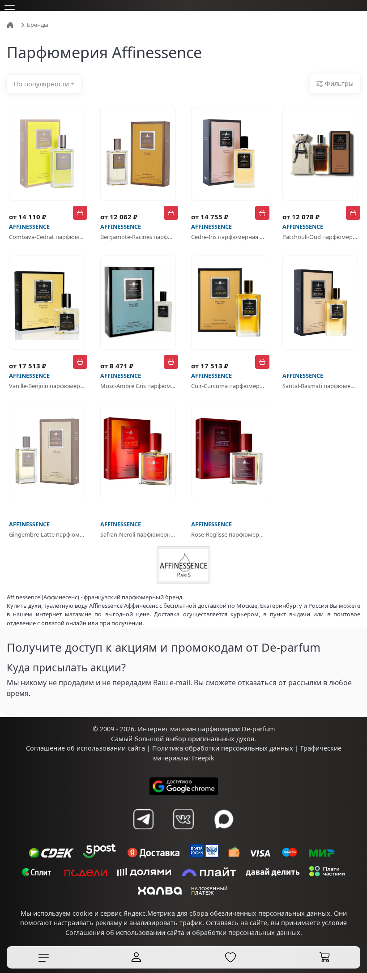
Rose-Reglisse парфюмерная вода (229, 534)
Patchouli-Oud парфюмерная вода (320, 237)
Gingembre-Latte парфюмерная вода (47, 534)
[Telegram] (143, 819)
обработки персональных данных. (247, 932)
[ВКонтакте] (183, 819)
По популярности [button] (41, 84)
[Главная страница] (11, 24)
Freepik (203, 758)
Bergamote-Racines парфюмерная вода (138, 237)
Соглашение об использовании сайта (85, 748)
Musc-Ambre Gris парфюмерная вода (138, 386)
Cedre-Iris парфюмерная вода (229, 237)
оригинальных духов (221, 738)
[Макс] (224, 819)
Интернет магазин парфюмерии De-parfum (206, 729)
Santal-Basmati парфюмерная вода (320, 386)
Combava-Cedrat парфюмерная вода (47, 237)
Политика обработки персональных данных (222, 748)
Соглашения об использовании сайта (124, 932)
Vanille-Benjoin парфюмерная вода (47, 386)
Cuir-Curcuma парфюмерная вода (229, 386)
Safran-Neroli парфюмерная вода (138, 534)
